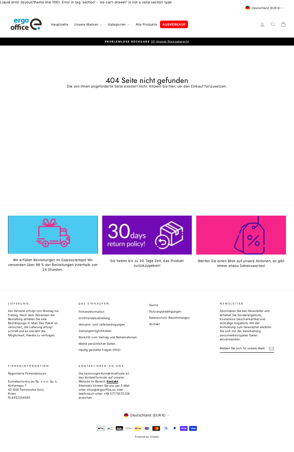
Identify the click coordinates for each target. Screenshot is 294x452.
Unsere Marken (86, 24)
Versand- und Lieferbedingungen (102, 324)
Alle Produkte (146, 24)
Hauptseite (59, 24)
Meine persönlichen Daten (97, 343)
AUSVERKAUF (173, 24)
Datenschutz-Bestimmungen (169, 317)
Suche (153, 305)
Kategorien (117, 24)
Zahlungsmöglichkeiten (95, 331)
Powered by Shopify (147, 436)
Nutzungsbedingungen (165, 311)
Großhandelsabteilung (94, 318)
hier (172, 86)
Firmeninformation (91, 311)
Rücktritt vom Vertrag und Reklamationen (108, 337)
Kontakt (154, 324)
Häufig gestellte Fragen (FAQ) (99, 349)
